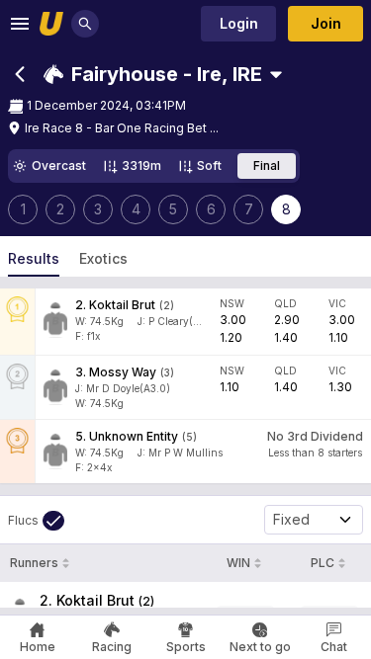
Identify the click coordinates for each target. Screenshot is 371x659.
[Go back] (20, 74)
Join (326, 23)
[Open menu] (20, 24)
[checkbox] (36, 521)
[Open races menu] (276, 74)
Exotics (103, 258)
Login (239, 23)
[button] (153, 74)
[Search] (85, 24)
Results (33, 258)
